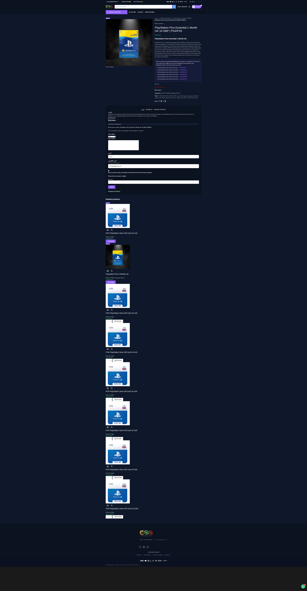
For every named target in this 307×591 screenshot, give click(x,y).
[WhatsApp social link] (194, 2)
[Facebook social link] (190, 2)
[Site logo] (109, 6)
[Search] (189, 6)
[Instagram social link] (192, 2)
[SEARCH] (174, 7)
